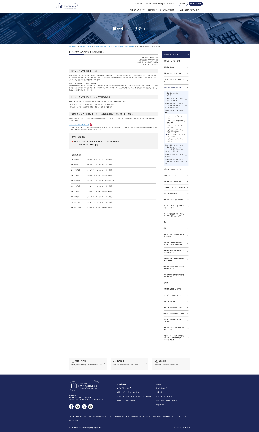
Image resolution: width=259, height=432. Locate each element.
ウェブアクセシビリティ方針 (118, 417)
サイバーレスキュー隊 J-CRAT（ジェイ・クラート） (174, 207)
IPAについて (141, 4)
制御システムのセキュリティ (173, 169)
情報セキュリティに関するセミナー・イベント (174, 329)
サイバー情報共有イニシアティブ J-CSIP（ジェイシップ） (174, 215)
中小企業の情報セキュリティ (103, 46)
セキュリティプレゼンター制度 (124, 46)
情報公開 (156, 417)
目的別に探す (197, 4)
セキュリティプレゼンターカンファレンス (176, 135)
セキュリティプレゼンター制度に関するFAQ (176, 131)
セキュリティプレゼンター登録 (176, 117)
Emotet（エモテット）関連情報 (174, 187)
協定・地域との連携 (170, 193)
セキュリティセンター (125, 388)
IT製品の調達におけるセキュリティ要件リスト (174, 251)
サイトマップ (180, 417)
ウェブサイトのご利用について (79, 417)
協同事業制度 (167, 417)
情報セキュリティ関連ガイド (173, 181)
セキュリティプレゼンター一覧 (79, 125)
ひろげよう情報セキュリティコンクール (174, 320)
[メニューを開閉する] (187, 61)
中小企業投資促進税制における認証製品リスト (174, 276)
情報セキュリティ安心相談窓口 (174, 200)
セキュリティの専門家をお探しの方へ (176, 122)
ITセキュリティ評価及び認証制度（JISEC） (174, 235)
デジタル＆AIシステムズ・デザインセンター (133, 396)
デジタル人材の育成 (163, 396)
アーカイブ (72, 420)
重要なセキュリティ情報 (172, 61)
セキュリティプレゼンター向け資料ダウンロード (176, 126)
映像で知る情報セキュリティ (173, 307)
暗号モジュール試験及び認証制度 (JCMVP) (174, 259)
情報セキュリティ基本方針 (140, 417)
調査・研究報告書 (169, 301)
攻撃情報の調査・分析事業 (172, 289)
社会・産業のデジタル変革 (165, 400)
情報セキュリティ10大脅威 (173, 73)
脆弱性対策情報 (169, 67)
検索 (183, 4)
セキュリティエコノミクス (172, 295)
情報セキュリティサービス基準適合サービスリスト (174, 267)
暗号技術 (166, 283)
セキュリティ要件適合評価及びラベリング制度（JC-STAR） (174, 243)
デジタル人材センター (125, 400)
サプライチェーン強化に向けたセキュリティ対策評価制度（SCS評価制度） (174, 338)
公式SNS (172, 4)
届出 (165, 222)
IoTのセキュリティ (170, 175)
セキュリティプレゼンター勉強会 (176, 140)
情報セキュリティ (85, 46)
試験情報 (159, 392)
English (162, 4)
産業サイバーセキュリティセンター (129, 392)
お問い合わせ (152, 4)
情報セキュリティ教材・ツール (174, 313)
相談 (165, 228)
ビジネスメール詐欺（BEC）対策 (174, 80)
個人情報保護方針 (98, 417)
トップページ (73, 46)
